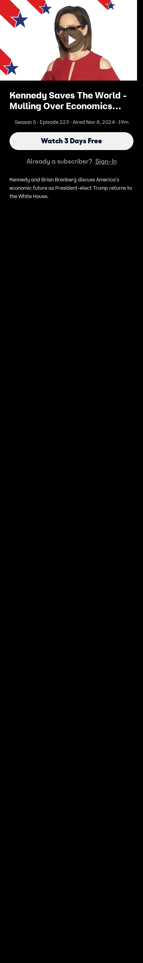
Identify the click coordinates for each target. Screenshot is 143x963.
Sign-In (106, 161)
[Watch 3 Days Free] (71, 40)
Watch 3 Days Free (71, 141)
